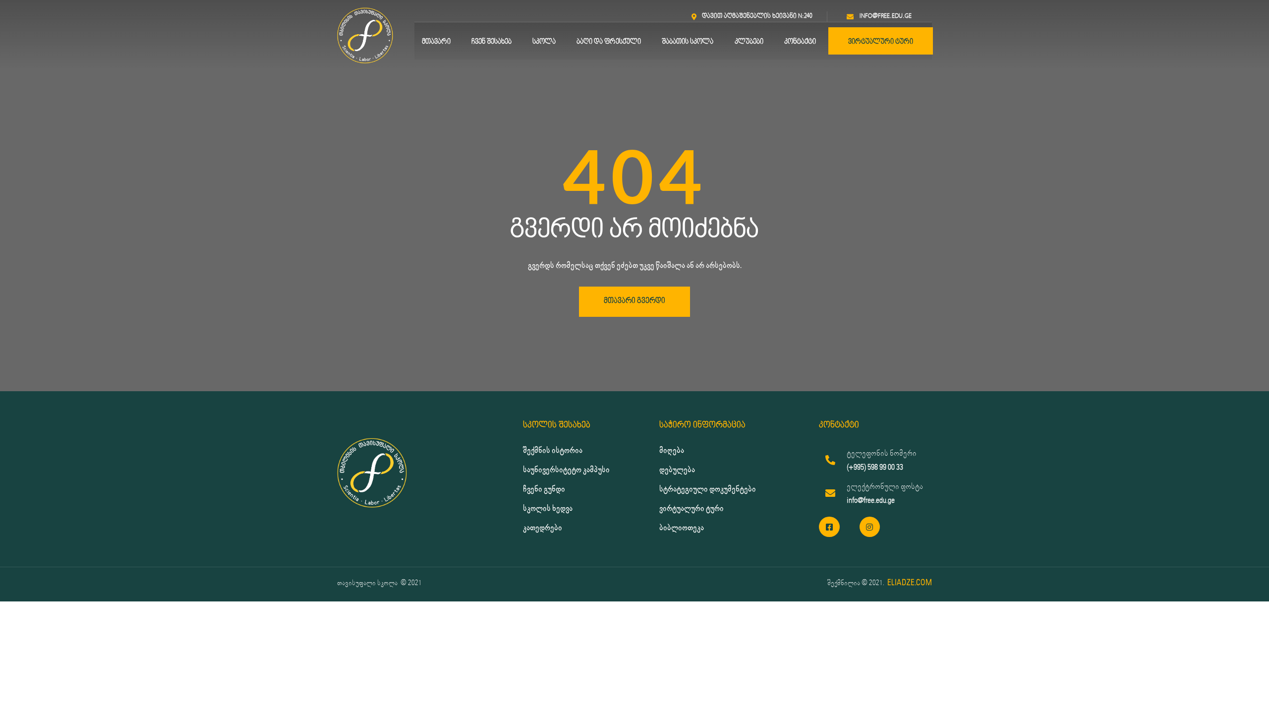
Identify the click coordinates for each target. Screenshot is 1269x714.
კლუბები (749, 42)
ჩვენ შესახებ (491, 42)
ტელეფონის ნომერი (882, 453)
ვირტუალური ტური (880, 42)
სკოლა (544, 42)
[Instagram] (870, 527)
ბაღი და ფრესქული (609, 42)
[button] (634, 302)
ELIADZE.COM (909, 583)
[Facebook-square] (829, 527)
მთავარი (436, 42)
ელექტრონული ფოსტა (885, 486)
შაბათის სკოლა (687, 42)
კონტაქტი (800, 42)
